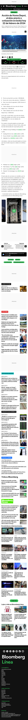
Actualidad (3, 693)
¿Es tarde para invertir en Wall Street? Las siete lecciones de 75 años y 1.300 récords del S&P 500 (19, 247)
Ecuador (3, 678)
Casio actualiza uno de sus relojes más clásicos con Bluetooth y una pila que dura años (20, 635)
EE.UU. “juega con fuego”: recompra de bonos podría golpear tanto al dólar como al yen (9, 390)
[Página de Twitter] (7, 651)
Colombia (3, 673)
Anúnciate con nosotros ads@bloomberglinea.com (11, 714)
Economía (3, 690)
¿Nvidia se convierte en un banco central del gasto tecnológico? (8, 418)
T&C (2, 707)
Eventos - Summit (4, 712)
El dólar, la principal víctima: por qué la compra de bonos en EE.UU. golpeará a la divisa (10, 407)
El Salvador (3, 682)
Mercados (14, 12)
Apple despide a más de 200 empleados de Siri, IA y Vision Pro (9, 351)
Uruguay (3, 680)
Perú (2, 677)
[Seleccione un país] (3, 6)
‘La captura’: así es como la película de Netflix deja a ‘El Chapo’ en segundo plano (7, 634)
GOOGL (13, 138)
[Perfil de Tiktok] (20, 651)
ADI (15, 134)
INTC (11, 169)
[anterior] (2, 246)
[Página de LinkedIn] (17, 651)
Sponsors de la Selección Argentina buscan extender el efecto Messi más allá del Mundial (8, 247)
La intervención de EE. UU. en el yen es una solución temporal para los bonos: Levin (10, 495)
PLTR (19, 171)
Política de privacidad (5, 704)
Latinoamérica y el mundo (6, 669)
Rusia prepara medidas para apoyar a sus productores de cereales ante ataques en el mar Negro (9, 317)
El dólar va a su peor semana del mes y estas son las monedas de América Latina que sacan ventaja (9, 399)
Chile (2, 676)
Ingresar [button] (25, 6)
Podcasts (3, 696)
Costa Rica (3, 681)
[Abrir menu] (1, 6)
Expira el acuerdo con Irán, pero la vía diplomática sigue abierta (9, 482)
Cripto (2, 694)
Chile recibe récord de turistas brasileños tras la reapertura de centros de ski (20, 539)
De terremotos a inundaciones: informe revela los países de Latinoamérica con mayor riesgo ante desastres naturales (10, 509)
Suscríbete (3, 702)
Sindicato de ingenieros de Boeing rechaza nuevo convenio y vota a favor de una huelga (9, 324)
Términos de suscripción (6, 705)
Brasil (2, 670)
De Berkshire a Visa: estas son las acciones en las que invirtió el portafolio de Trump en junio (10, 444)
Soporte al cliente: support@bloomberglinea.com (10, 715)
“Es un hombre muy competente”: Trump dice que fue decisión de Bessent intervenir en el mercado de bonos (9, 338)
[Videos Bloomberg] (14, 477)
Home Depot (11, 259)
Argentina (3, 672)
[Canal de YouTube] (10, 651)
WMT (12, 164)
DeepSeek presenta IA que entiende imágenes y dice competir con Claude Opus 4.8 (7, 593)
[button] (25, 32)
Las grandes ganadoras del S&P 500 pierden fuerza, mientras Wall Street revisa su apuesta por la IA (9, 426)
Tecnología (3, 706)
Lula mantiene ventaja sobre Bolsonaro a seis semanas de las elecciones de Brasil (9, 331)
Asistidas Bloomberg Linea (18, 262)
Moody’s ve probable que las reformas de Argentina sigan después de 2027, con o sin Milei (7, 557)
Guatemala (3, 685)
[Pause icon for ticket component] (1, 9)
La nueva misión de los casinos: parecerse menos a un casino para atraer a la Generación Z (20, 617)
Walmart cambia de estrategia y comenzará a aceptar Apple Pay (9, 345)
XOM (15, 136)
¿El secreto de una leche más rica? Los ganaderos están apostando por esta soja (9, 516)
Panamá (2, 679)
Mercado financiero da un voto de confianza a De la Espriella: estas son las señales (7, 539)
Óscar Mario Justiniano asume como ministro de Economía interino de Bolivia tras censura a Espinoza (20, 557)
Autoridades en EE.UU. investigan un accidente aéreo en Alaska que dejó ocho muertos (7, 575)
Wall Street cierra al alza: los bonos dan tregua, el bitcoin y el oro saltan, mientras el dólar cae (10, 381)
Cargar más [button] (14, 600)
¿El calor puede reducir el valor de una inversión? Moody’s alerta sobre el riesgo (10, 522)
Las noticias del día (8, 262)
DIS (16, 166)
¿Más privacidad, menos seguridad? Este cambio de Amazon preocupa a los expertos (9, 452)
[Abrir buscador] (22, 6)
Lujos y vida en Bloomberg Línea (12, 604)
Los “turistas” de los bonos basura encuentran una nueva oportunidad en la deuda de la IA (9, 435)
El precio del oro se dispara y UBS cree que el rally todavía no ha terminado (9, 289)
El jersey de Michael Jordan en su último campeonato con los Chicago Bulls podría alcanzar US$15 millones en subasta (6, 618)
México (2, 671)
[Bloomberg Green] (14, 501)
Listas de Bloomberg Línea (6, 698)
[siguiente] (26, 246)
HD (17, 67)
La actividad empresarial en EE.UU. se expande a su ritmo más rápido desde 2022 (20, 593)
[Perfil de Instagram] (13, 651)
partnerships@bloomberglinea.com (8, 713)
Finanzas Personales (5, 695)
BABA (20, 129)
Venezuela (3, 675)
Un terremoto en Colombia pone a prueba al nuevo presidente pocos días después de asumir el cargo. (10, 488)
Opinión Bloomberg (7, 457)
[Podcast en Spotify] (23, 651)
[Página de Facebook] (4, 651)
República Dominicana (5, 684)
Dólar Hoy (3, 692)
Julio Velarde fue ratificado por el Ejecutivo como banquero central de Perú (19, 575)
